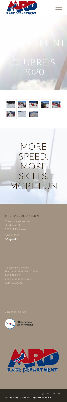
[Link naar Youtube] (53, 393)
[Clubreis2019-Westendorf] (45, 104)
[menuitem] (57, 7)
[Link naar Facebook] (48, 393)
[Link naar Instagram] (42, 393)
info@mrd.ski (12, 239)
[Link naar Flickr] (59, 393)
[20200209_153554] (22, 104)
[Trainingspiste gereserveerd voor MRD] (22, 114)
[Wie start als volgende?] (33, 104)
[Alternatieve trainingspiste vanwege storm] (10, 104)
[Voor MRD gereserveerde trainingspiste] (33, 114)
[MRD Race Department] (28, 7)
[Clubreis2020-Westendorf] (56, 104)
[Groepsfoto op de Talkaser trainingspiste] (10, 114)
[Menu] (57, 7)
